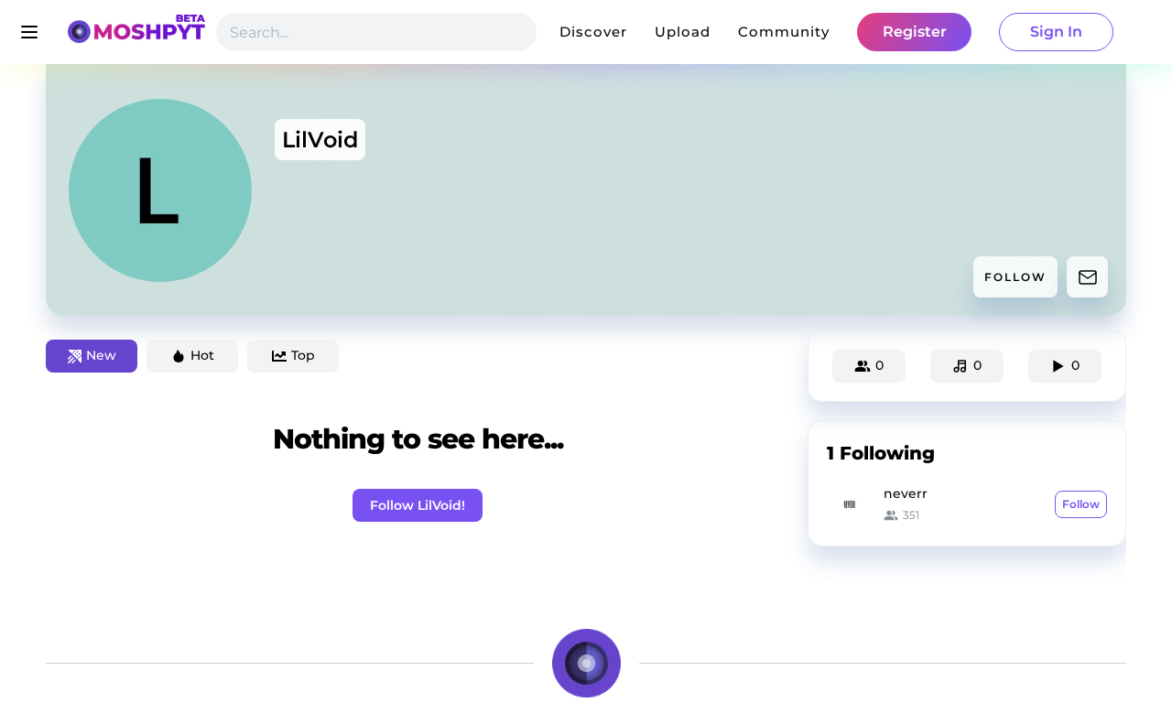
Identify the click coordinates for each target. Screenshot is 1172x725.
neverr (906, 493)
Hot (202, 355)
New (101, 355)
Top (303, 355)
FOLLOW (1015, 277)
